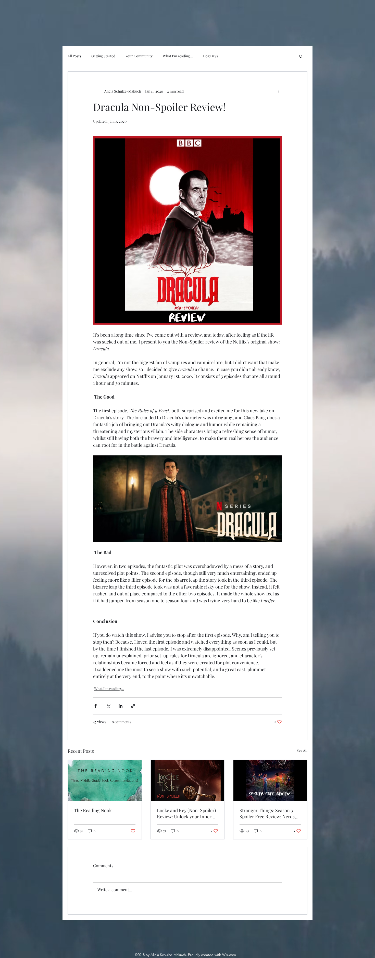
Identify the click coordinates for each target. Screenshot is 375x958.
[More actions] (279, 91)
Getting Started (103, 56)
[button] (300, 56)
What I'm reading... (178, 56)
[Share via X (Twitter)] (108, 706)
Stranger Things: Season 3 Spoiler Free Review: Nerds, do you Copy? (268, 813)
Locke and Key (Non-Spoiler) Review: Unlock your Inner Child (186, 813)
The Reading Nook (93, 810)
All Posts (74, 56)
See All (302, 750)
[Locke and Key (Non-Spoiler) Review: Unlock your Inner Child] (187, 780)
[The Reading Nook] (105, 780)
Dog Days (210, 56)
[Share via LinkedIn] (120, 706)
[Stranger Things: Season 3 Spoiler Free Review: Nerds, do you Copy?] (270, 780)
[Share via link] (133, 706)
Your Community (139, 56)
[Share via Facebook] (95, 706)
